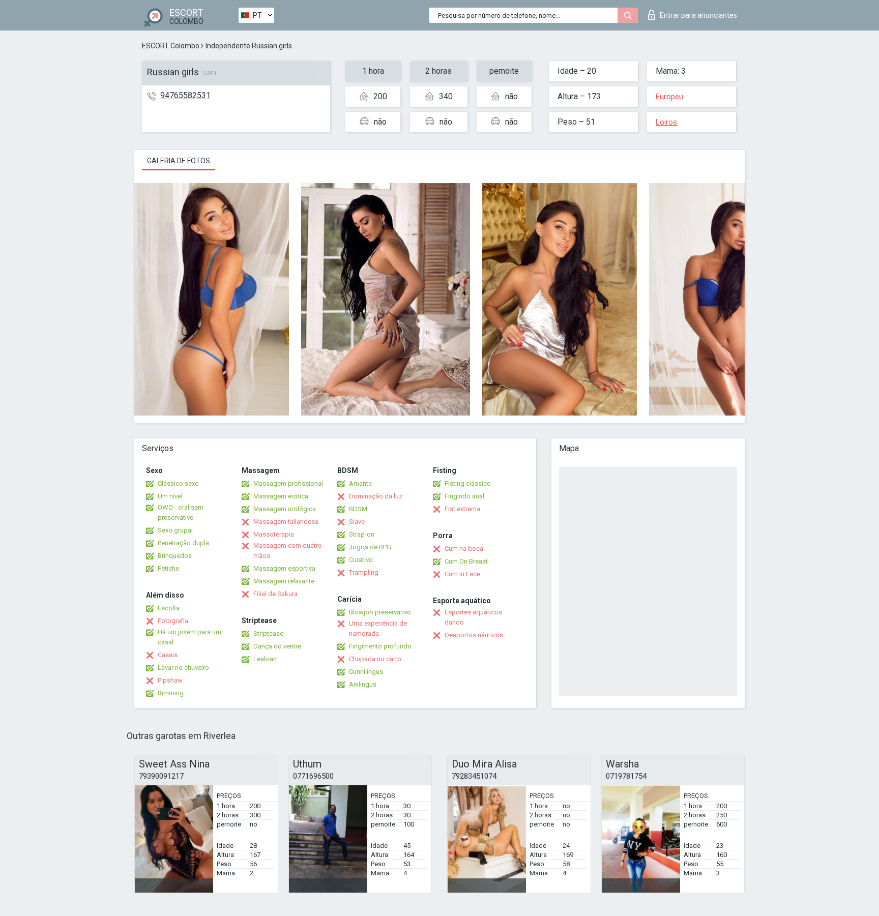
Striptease (268, 633)
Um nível (170, 496)
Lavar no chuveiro (183, 667)
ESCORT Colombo (170, 46)
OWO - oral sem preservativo (180, 512)
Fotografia (173, 621)
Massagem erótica (280, 496)
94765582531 (185, 95)
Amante (360, 483)
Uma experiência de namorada (378, 628)
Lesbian (265, 659)
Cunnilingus (366, 671)
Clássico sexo (178, 483)
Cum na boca (464, 548)
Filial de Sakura (275, 594)
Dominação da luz (375, 496)
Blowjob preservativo (380, 612)
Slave (357, 521)
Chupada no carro (375, 659)
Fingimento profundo (380, 646)
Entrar (698, 15)
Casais (168, 655)
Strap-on (361, 534)
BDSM (358, 509)
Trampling (363, 572)
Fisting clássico (468, 483)
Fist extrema (462, 509)
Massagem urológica (284, 509)
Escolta (169, 608)
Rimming (171, 693)
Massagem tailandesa (285, 521)
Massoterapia (273, 534)
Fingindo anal (464, 496)
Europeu (669, 96)
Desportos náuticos (474, 635)
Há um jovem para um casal (189, 637)
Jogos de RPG (370, 547)
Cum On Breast (466, 561)
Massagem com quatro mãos (287, 550)
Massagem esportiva (284, 568)
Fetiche (168, 568)
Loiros (666, 122)
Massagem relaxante (283, 581)
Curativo (361, 560)
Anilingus (362, 684)
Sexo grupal (175, 530)
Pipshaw (170, 680)
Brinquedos (175, 555)
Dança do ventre (277, 646)
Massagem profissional (288, 483)
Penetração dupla (183, 543)
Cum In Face (462, 574)
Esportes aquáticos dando (473, 617)
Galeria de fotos (178, 161)
